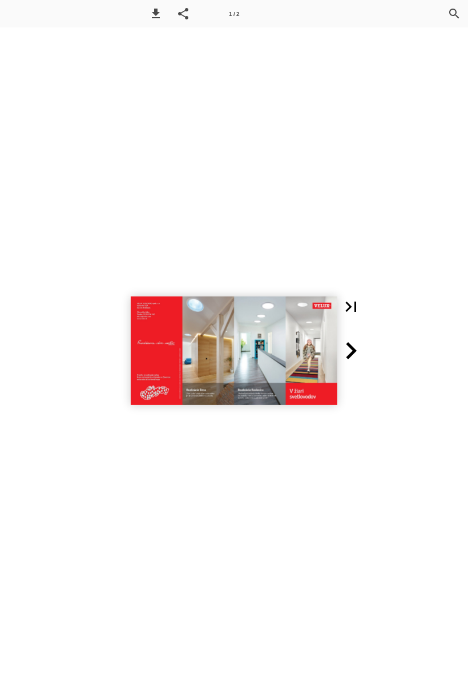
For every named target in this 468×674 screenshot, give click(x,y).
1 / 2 (234, 14)
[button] (156, 13)
